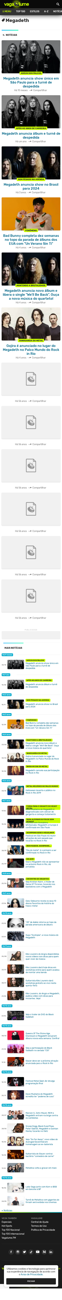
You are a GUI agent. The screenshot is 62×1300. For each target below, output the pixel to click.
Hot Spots (7, 1226)
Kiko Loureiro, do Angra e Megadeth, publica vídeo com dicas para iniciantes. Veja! (43, 996)
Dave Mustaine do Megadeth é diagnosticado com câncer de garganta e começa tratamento (41, 811)
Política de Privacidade (43, 1230)
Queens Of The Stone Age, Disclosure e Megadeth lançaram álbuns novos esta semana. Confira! (42, 1036)
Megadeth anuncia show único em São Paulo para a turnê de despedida (42, 665)
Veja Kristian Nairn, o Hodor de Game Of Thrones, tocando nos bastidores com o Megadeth (40, 884)
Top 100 (20, 11)
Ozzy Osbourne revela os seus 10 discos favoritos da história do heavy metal (41, 903)
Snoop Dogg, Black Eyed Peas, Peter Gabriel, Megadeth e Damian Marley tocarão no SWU (42, 1128)
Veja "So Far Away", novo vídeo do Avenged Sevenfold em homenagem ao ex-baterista (42, 1142)
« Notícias (7, 1210)
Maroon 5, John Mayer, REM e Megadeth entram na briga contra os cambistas (42, 1115)
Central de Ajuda (39, 1222)
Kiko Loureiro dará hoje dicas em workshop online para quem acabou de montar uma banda (42, 970)
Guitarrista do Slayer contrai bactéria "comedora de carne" (40, 1154)
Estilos (34, 11)
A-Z (46, 11)
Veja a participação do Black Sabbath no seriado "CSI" (39, 1049)
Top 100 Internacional (13, 1233)
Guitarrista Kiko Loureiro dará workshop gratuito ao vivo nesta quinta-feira (41, 983)
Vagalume (16, 4)
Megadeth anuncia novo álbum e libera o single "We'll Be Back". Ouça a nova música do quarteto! (42, 745)
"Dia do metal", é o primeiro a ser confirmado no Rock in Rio (41, 851)
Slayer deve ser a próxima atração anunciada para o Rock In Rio (42, 1062)
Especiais (7, 1222)
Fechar (31, 1281)
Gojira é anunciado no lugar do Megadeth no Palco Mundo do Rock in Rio (42, 758)
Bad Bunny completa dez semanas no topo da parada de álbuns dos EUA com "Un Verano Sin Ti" (42, 725)
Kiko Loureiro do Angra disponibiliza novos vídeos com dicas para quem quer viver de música (42, 956)
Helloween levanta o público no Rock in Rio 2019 (40, 791)
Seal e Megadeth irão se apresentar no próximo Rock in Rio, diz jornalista (42, 864)
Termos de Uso (39, 1226)
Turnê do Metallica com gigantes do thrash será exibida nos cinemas (42, 1201)
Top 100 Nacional (11, 1230)
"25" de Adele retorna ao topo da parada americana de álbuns (41, 923)
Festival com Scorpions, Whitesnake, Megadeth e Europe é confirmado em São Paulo (42, 825)
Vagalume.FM (9, 1237)
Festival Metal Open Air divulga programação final (40, 1082)
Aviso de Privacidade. (32, 1274)
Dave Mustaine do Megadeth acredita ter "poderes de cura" (40, 1095)
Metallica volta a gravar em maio (41, 1168)
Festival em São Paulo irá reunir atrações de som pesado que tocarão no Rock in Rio (41, 838)
